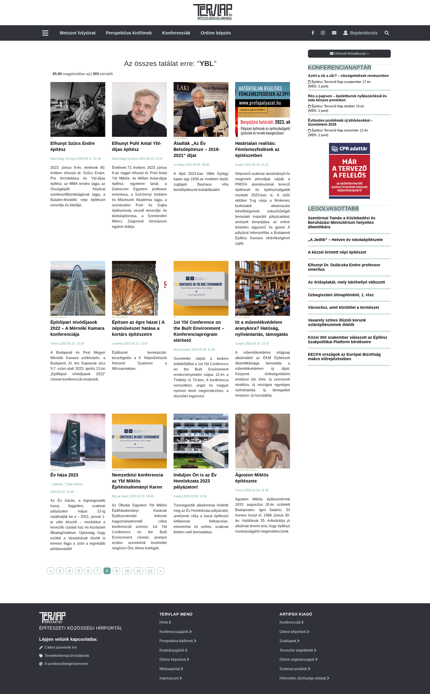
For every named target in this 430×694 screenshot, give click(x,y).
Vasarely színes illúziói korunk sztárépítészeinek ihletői (337, 322)
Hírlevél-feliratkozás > (351, 53)
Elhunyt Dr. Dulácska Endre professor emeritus (344, 267)
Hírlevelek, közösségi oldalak (303, 678)
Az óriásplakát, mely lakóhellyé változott (346, 282)
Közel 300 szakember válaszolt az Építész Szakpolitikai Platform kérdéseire (347, 339)
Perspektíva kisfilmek (129, 32)
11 (138, 571)
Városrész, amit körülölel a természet (343, 307)
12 (150, 571)
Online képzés (216, 32)
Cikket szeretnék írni (61, 647)
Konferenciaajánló (174, 632)
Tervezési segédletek (297, 650)
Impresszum (169, 678)
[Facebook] (313, 33)
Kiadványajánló (172, 650)
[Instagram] (323, 33)
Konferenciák (176, 32)
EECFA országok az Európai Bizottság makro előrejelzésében (344, 356)
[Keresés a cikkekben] (387, 33)
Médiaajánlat (170, 669)
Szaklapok (288, 641)
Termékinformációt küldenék (67, 656)
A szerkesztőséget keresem (66, 664)
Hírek (164, 622)
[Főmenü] (45, 33)
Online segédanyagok (297, 659)
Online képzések (173, 659)
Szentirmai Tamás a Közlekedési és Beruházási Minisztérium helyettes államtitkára (341, 222)
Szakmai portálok (294, 669)
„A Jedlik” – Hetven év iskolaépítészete (345, 239)
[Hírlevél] (334, 33)
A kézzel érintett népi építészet (337, 252)
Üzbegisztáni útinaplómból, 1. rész (341, 295)
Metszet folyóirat (78, 32)
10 (127, 571)
